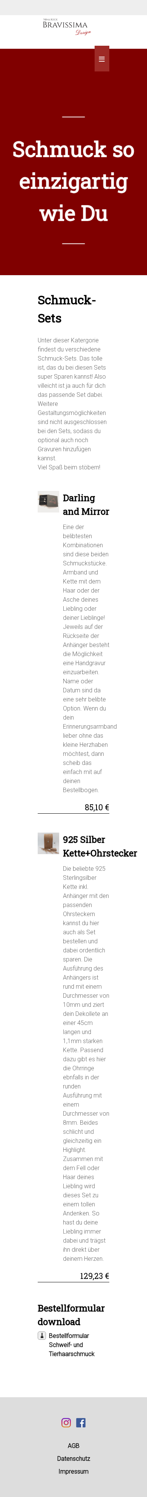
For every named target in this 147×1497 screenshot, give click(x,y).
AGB (74, 1445)
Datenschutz (73, 1458)
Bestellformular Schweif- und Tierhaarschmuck (72, 1345)
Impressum (73, 1471)
